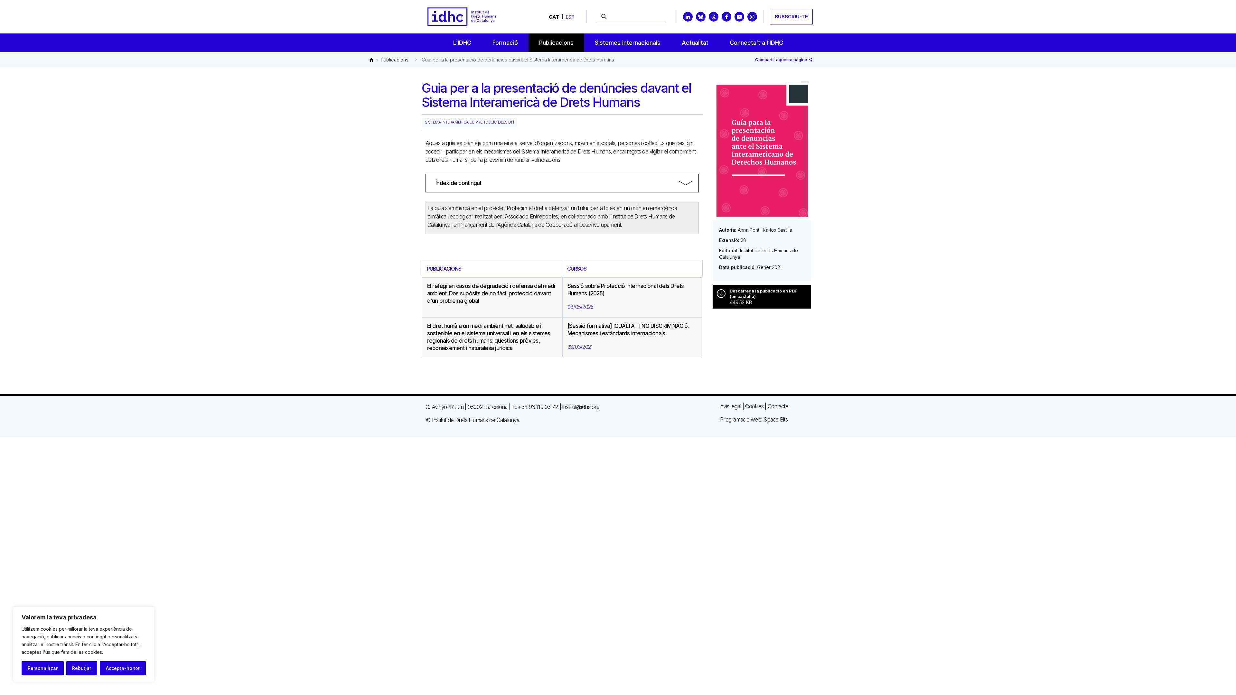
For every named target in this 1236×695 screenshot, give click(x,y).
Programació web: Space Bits (754, 419)
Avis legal (730, 406)
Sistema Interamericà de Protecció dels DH (469, 122)
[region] (83, 644)
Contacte (778, 406)
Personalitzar (43, 668)
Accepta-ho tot (123, 668)
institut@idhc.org (580, 407)
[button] (562, 183)
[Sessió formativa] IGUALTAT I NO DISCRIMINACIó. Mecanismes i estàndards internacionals (628, 330)
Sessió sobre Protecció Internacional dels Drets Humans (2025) (625, 290)
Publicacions (394, 60)
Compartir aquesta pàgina (781, 59)
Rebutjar (81, 668)
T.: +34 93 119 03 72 (534, 407)
